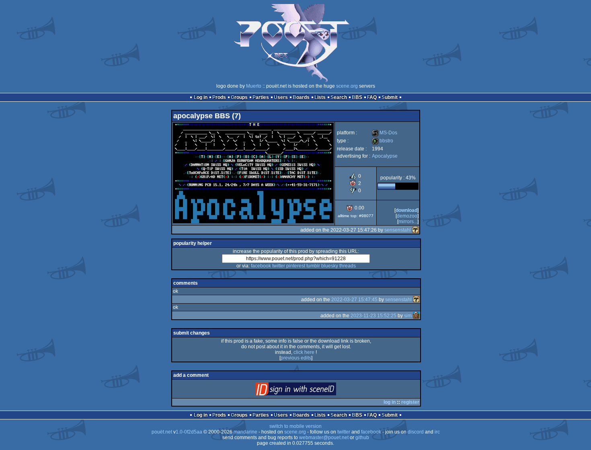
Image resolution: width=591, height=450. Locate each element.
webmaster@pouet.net (324, 437)
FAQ (372, 97)
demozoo (407, 216)
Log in (200, 97)
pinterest (295, 266)
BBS (357, 97)
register (410, 402)
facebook (261, 266)
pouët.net (162, 432)
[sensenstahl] (415, 230)
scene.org (347, 86)
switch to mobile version (295, 426)
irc (437, 432)
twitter (278, 266)
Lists (320, 97)
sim (408, 315)
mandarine (245, 432)
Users (281, 97)
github (362, 437)
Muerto (253, 86)
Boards (301, 97)
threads (347, 266)
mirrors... (407, 221)
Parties (260, 97)
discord (416, 432)
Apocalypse (385, 156)
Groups (239, 97)
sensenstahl (397, 230)
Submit (390, 97)
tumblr (313, 266)
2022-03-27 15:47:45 (354, 299)
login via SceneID (309, 390)
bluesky (329, 266)
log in (390, 402)
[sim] (416, 315)
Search (338, 97)
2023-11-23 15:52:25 (373, 315)
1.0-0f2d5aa (189, 432)
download (406, 210)
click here (303, 352)
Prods (219, 97)
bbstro (382, 141)
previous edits (296, 358)
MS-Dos (384, 133)
